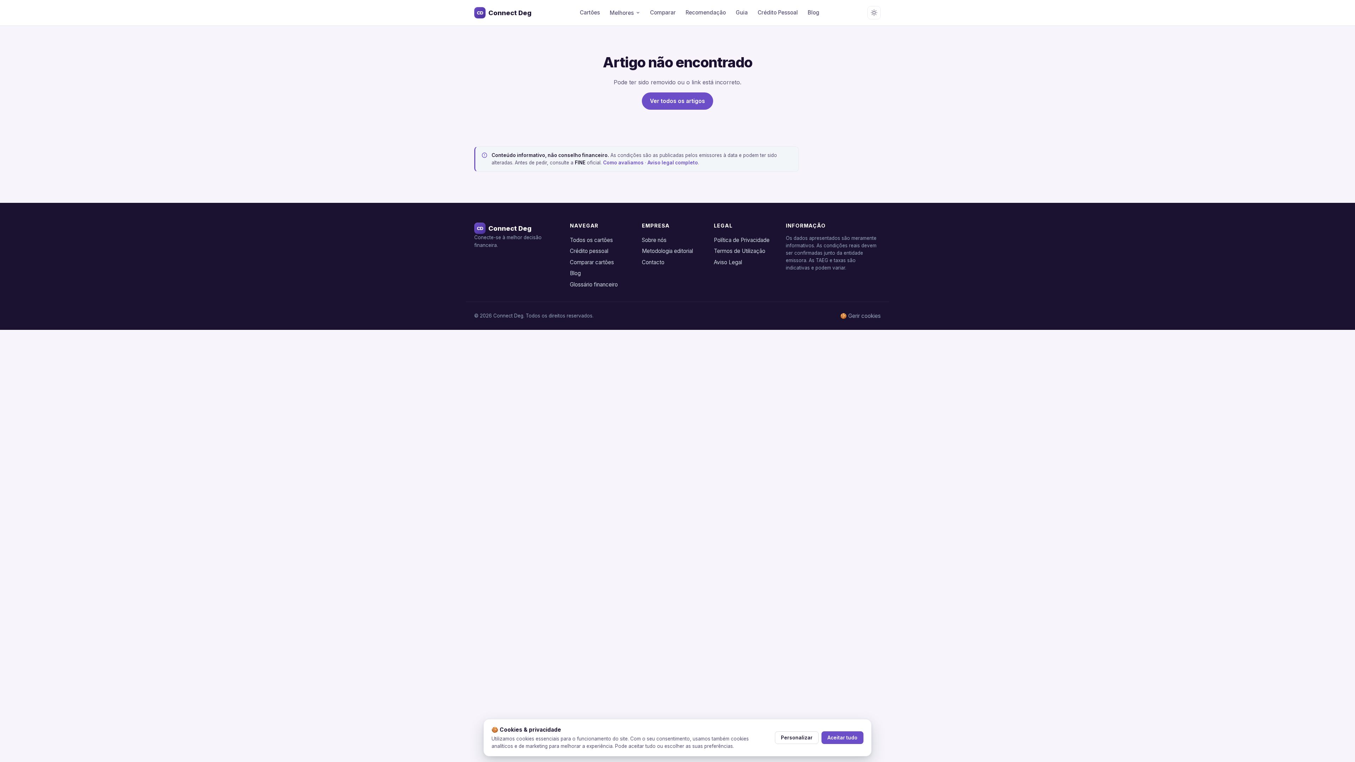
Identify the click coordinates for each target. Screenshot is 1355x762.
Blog (813, 12)
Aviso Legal (728, 262)
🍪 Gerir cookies (860, 316)
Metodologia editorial (667, 251)
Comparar (663, 12)
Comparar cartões (592, 262)
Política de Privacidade (742, 240)
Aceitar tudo (842, 737)
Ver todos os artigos (677, 101)
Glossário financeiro (594, 284)
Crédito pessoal (589, 251)
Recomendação (706, 12)
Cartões (590, 12)
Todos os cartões (591, 240)
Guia (742, 12)
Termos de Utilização (739, 251)
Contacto (653, 262)
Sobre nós (654, 240)
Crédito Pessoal (778, 12)
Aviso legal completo (673, 162)
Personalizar (797, 737)
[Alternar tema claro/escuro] (874, 12)
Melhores (622, 13)
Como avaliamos (623, 162)
